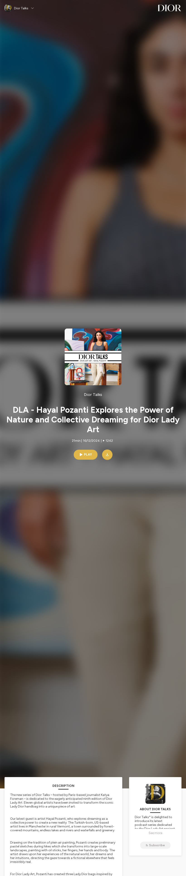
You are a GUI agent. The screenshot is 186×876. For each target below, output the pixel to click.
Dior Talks (93, 394)
